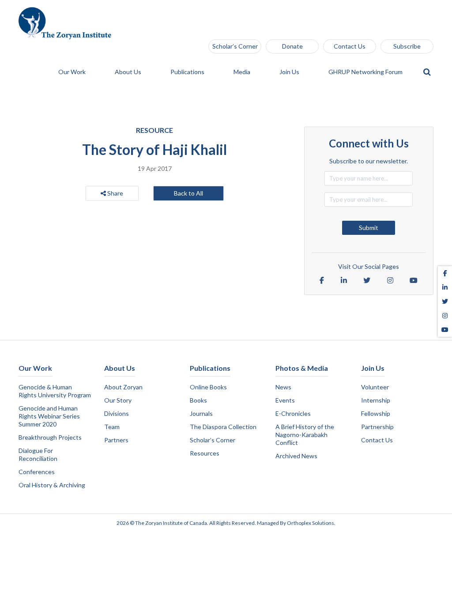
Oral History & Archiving (52, 485)
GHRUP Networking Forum (366, 72)
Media (243, 72)
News (283, 387)
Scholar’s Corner (235, 46)
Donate (292, 46)
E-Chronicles (293, 413)
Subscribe (407, 46)
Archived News (296, 456)
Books (198, 400)
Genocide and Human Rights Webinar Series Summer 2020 (49, 416)
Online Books (208, 387)
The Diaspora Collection (223, 426)
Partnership (377, 426)
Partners (116, 440)
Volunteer (375, 387)
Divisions (116, 413)
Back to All (188, 193)
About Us (129, 72)
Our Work (72, 72)
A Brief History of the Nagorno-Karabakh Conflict (304, 434)
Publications (188, 72)
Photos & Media (301, 368)
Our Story (118, 400)
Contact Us (349, 46)
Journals (201, 413)
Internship (375, 400)
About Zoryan (123, 387)
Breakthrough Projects (50, 437)
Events (285, 400)
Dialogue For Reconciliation (38, 454)
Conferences (37, 471)
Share (114, 193)
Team (112, 426)
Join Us (290, 72)
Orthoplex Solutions (310, 523)
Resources (204, 453)
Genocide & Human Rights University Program (55, 391)
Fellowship (375, 413)
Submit (368, 227)
